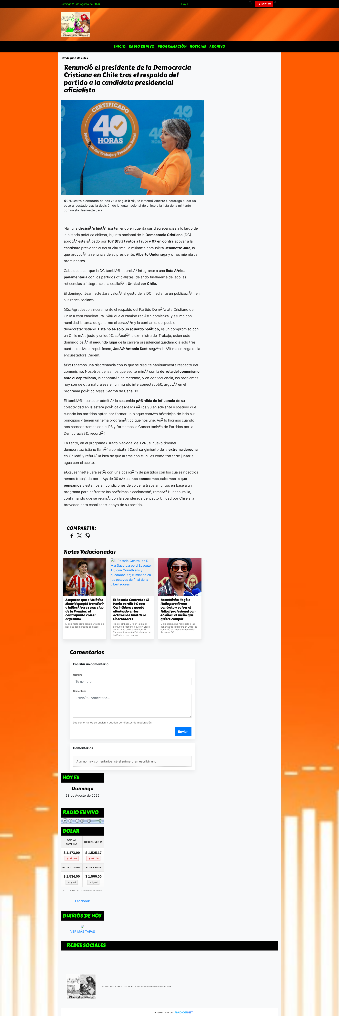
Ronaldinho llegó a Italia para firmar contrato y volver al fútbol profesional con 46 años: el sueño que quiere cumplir (177, 609)
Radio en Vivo (141, 46)
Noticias (198, 46)
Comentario (79, 691)
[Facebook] (276, 4)
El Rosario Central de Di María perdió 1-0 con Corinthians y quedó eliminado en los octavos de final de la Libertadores (131, 609)
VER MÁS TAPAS (82, 931)
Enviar (183, 731)
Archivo (217, 46)
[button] (251, 4)
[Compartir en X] (79, 536)
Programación (172, 46)
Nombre (77, 674)
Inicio (120, 46)
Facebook (82, 901)
